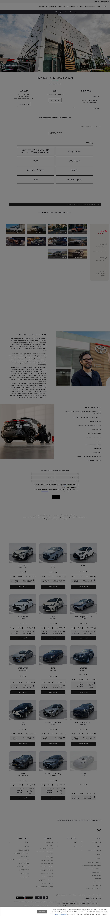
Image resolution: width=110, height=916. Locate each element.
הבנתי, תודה (42, 911)
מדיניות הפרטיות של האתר (60, 914)
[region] (55, 911)
